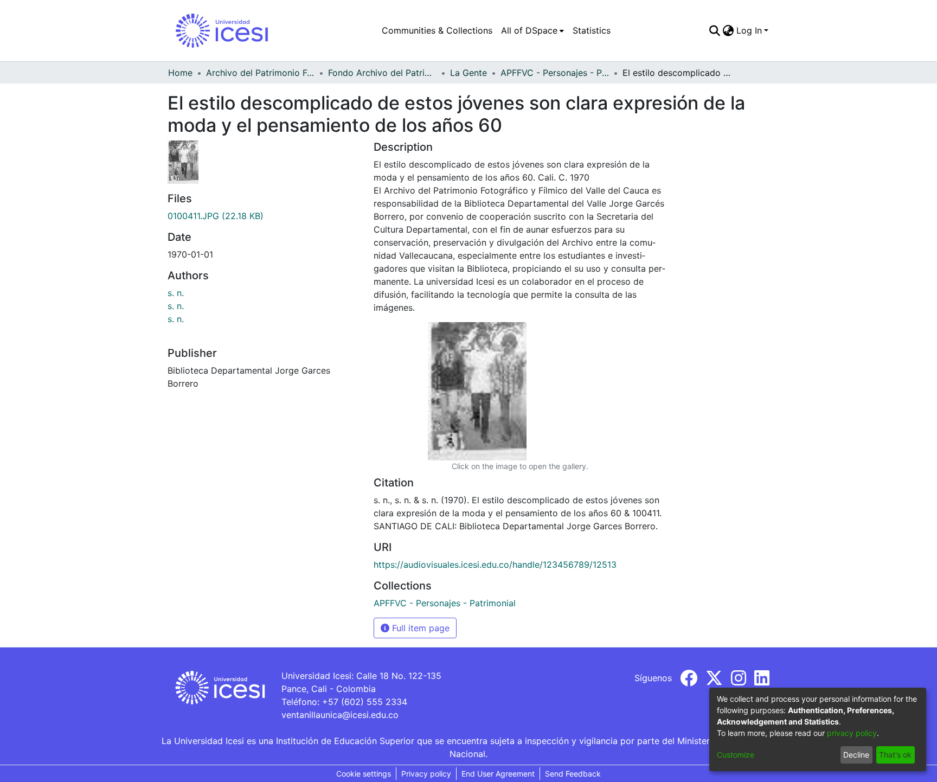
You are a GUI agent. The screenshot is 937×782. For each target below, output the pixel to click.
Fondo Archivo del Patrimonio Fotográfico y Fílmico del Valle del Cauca (382, 72)
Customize (735, 754)
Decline (856, 754)
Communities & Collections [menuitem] (437, 30)
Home (180, 72)
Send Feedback (573, 773)
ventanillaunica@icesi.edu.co (340, 714)
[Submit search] (715, 30)
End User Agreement (498, 773)
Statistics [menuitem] (592, 30)
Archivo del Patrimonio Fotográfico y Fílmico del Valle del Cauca (260, 72)
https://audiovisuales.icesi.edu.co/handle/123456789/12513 (495, 564)
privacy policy (852, 733)
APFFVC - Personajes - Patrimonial (554, 72)
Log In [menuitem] (749, 30)
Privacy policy (426, 773)
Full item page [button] (419, 628)
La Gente (468, 72)
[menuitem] (532, 30)
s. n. (176, 292)
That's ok (895, 754)
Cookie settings (363, 773)
